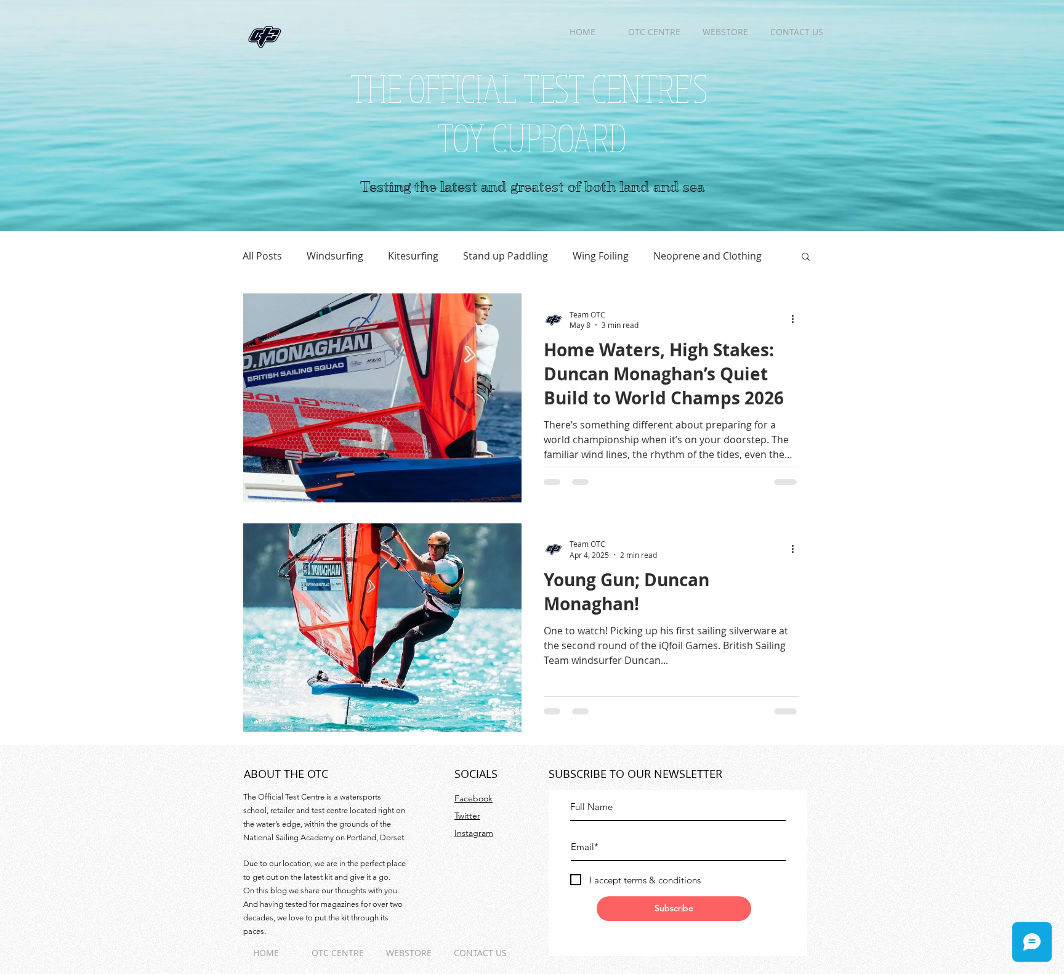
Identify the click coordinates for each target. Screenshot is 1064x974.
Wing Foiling (601, 256)
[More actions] (796, 319)
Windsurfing (335, 256)
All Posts (262, 256)
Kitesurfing (413, 256)
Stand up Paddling (505, 256)
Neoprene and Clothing (707, 256)
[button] (806, 257)
